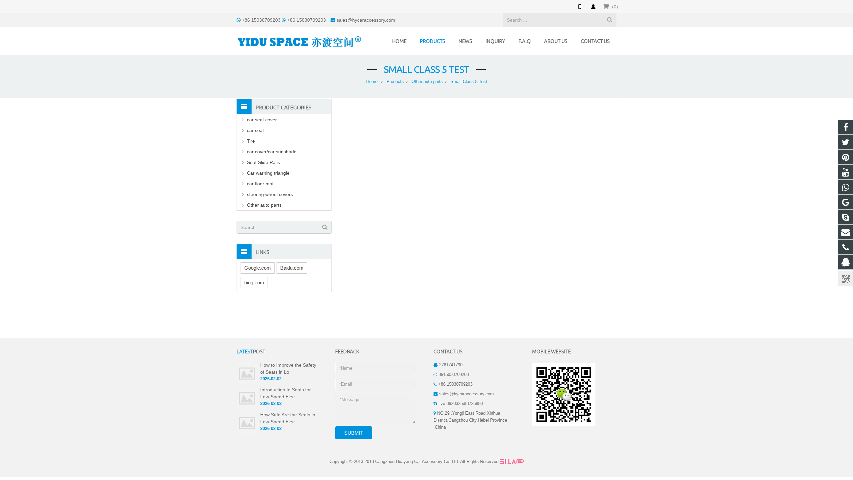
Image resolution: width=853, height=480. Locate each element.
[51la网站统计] (512, 461)
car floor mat (260, 183)
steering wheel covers (270, 194)
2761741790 (450, 365)
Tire (251, 141)
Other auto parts (427, 81)
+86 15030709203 (261, 20)
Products (395, 81)
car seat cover (262, 119)
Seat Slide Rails (263, 162)
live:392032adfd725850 (460, 403)
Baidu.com (292, 268)
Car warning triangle (268, 173)
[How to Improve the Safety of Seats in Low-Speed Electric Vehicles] (247, 373)
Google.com (257, 268)
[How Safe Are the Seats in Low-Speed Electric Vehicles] (247, 423)
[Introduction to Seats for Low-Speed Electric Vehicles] (247, 398)
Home (372, 81)
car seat (255, 130)
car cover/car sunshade (272, 151)
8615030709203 (453, 374)
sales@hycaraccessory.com (366, 20)
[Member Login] (593, 6)
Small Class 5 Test (426, 69)
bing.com (254, 282)
